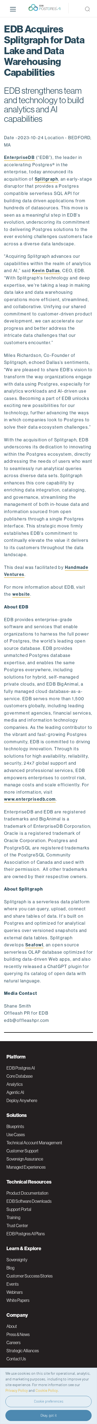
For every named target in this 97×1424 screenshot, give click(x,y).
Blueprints (15, 1126)
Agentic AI (15, 1092)
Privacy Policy (16, 1390)
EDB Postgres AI (20, 1067)
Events (12, 1284)
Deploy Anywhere (21, 1100)
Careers (13, 1342)
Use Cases (15, 1134)
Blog (10, 1267)
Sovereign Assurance (24, 1158)
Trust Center (17, 1225)
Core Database (19, 1076)
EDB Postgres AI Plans (25, 1233)
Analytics (14, 1084)
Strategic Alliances (22, 1350)
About (11, 1326)
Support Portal (18, 1209)
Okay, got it (48, 1415)
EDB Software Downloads (28, 1201)
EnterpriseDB (19, 157)
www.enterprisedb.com (30, 799)
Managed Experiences (26, 1167)
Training (13, 1217)
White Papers (17, 1300)
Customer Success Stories (29, 1275)
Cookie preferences (48, 1401)
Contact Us (16, 1358)
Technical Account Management (34, 1142)
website (21, 594)
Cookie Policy (47, 1390)
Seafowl (34, 944)
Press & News (18, 1334)
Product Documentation (27, 1193)
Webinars (14, 1292)
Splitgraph (46, 179)
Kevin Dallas (46, 270)
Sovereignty (16, 1259)
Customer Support (22, 1150)
